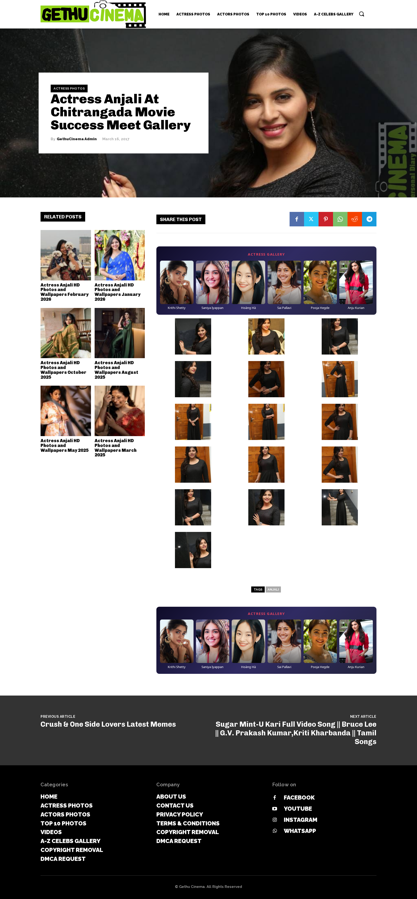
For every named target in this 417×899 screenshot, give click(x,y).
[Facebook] (297, 219)
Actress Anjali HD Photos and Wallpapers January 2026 (117, 292)
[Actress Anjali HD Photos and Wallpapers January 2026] (120, 255)
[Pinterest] (326, 219)
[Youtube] (274, 809)
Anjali (273, 589)
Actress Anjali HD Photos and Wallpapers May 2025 (65, 445)
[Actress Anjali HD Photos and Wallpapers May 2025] (66, 411)
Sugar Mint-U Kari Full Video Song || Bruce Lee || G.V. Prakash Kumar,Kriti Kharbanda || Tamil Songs (295, 733)
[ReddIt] (355, 219)
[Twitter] (311, 219)
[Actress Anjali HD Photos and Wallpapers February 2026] (66, 255)
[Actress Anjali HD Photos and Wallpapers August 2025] (120, 333)
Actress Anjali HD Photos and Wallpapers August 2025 (116, 370)
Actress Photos (69, 88)
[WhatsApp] (340, 219)
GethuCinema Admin (77, 139)
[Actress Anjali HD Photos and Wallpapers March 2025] (120, 411)
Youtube (298, 808)
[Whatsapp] (274, 831)
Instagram (300, 819)
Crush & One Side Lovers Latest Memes (108, 724)
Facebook (299, 797)
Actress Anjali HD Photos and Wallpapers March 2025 (116, 448)
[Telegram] (369, 219)
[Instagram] (274, 820)
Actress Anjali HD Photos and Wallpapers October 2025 (63, 370)
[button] (361, 14)
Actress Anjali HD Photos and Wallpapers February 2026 (65, 292)
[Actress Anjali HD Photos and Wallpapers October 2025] (66, 333)
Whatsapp (300, 830)
